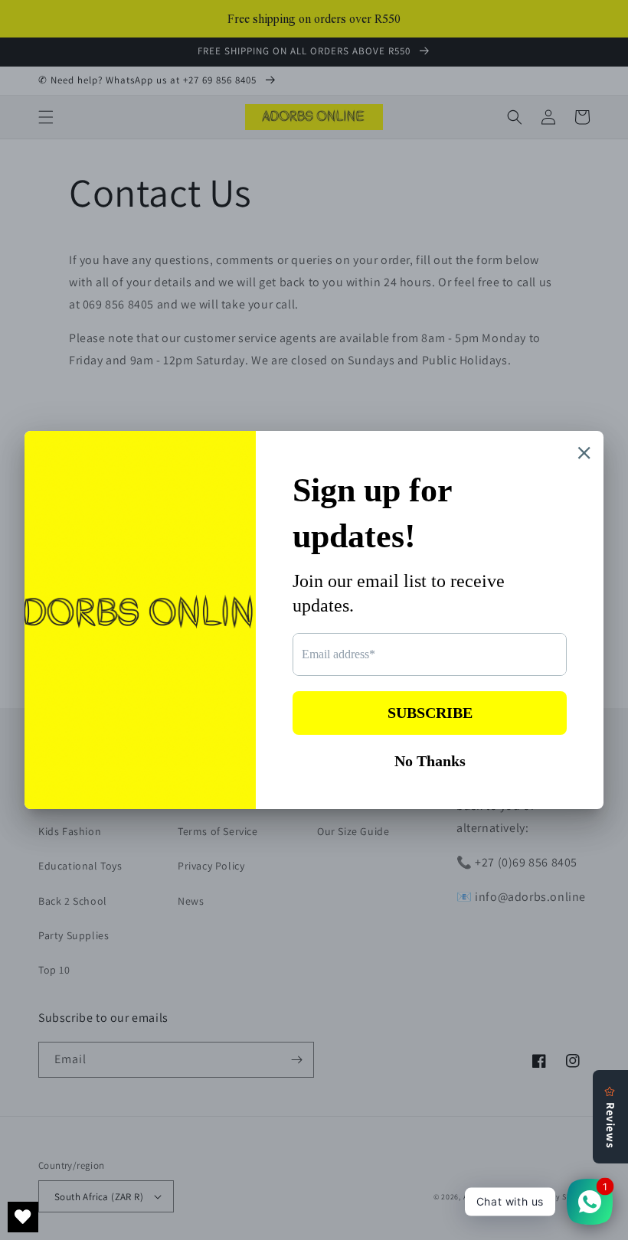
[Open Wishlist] (23, 1217)
